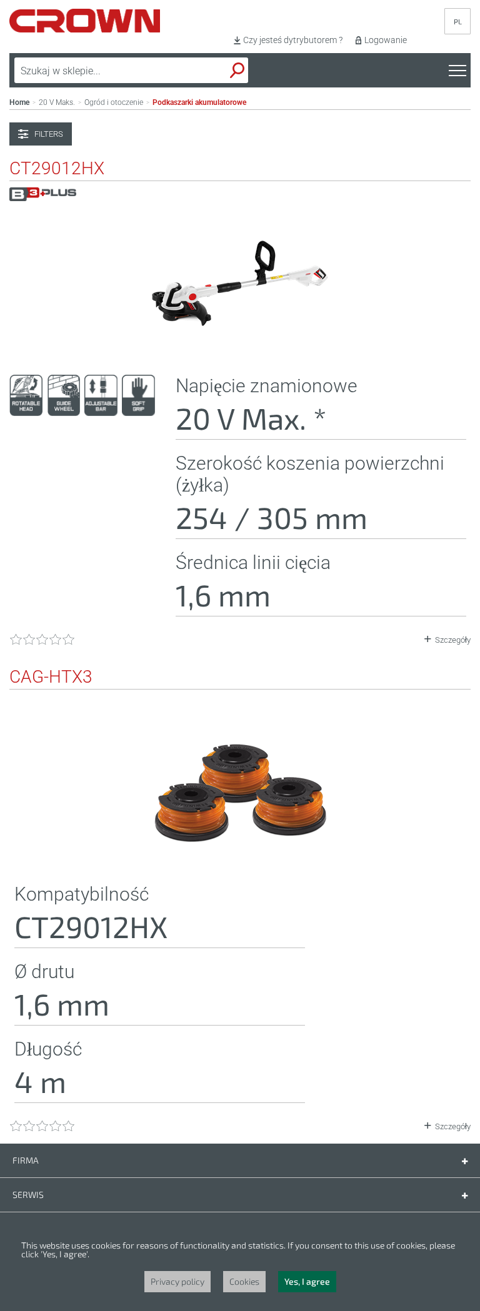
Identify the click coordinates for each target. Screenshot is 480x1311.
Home (19, 102)
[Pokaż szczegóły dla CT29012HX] (240, 349)
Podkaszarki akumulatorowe (199, 102)
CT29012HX (56, 168)
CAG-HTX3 (50, 677)
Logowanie (385, 40)
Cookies (244, 1281)
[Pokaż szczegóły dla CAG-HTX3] (240, 858)
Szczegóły (453, 640)
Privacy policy (177, 1281)
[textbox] (102, 70)
